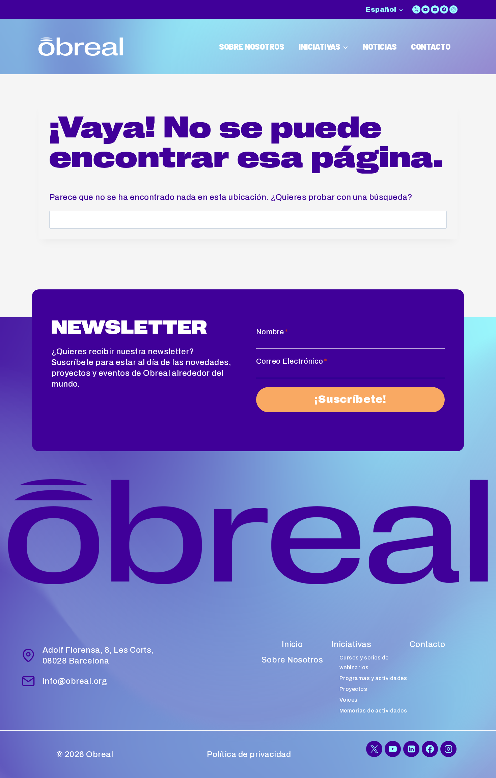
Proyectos (353, 689)
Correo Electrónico (291, 361)
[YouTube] (425, 9)
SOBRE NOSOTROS (251, 46)
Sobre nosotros (292, 659)
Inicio (292, 644)
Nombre (272, 332)
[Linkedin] (435, 9)
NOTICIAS (379, 46)
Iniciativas (351, 644)
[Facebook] (444, 9)
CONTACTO (430, 46)
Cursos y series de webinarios (364, 662)
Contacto (427, 644)
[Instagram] (453, 9)
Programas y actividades (373, 678)
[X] (416, 9)
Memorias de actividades (373, 711)
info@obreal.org (75, 681)
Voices (348, 700)
